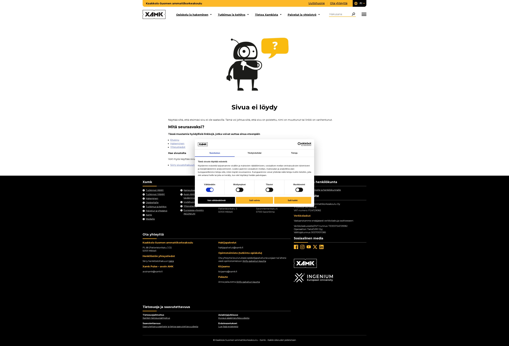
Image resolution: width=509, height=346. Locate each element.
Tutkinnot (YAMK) (155, 194)
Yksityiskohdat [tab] (254, 153)
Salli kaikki (293, 200)
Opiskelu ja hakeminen (192, 14)
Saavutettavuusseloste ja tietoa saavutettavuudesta (170, 326)
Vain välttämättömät (216, 200)
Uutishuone (316, 3)
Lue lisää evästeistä (228, 326)
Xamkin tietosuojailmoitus (156, 318)
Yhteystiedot (177, 147)
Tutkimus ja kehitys (231, 14)
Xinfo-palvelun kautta (254, 261)
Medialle (150, 219)
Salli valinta (254, 200)
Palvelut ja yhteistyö (302, 14)
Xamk (149, 215)
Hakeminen (177, 143)
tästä (171, 261)
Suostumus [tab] (214, 153)
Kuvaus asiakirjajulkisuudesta (233, 318)
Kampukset (190, 190)
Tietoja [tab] (294, 153)
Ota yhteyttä (338, 3)
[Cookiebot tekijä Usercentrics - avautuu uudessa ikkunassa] (299, 144)
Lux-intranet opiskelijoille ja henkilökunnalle (317, 190)
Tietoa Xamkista (266, 14)
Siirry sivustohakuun (182, 165)
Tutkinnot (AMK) (155, 190)
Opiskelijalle (152, 202)
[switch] (239, 190)
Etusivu (174, 140)
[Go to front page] (154, 14)
